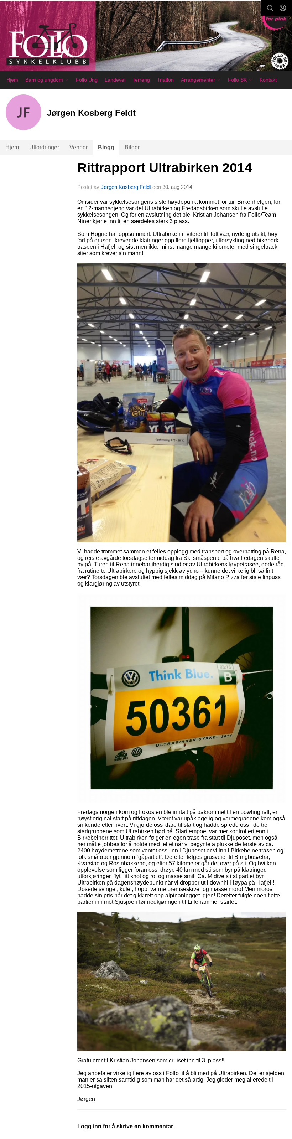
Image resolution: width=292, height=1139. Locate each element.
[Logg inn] (282, 7)
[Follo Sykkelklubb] (146, 37)
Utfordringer (44, 147)
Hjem (12, 80)
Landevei (115, 80)
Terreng (141, 80)
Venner (78, 147)
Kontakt (268, 80)
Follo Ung (87, 80)
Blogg (106, 147)
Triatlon (165, 80)
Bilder (132, 147)
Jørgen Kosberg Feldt (126, 187)
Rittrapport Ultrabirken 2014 (164, 167)
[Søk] (270, 7)
